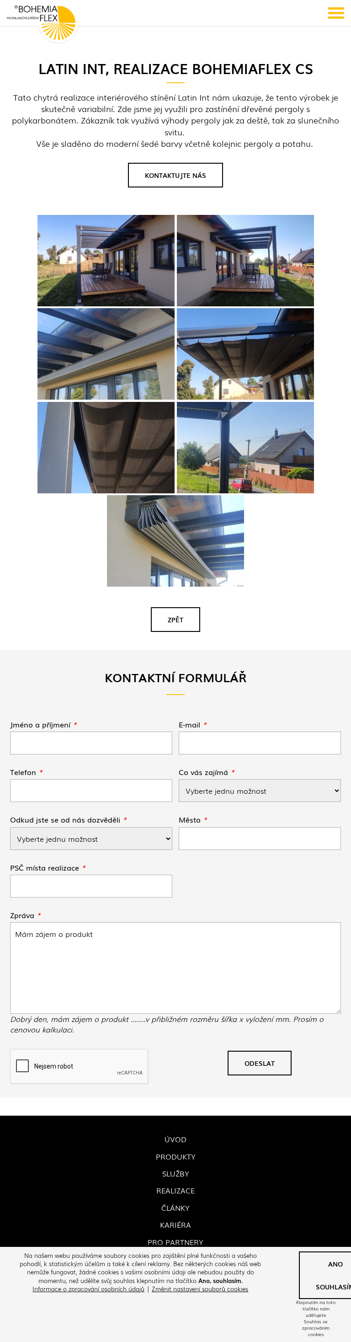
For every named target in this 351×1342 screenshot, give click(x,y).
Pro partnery (175, 1241)
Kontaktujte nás (175, 175)
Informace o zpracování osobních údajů (88, 1288)
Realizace (175, 1190)
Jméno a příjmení (43, 724)
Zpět (175, 619)
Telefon (26, 771)
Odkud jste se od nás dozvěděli (68, 819)
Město (193, 819)
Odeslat (260, 1063)
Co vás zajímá (206, 771)
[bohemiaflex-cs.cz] (41, 23)
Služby (175, 1173)
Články (175, 1207)
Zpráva (25, 914)
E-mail (193, 724)
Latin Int (194, 97)
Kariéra (175, 1224)
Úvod (175, 1138)
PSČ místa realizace (47, 867)
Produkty (176, 1156)
